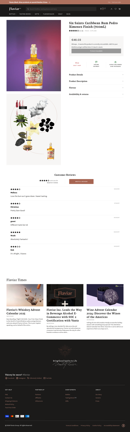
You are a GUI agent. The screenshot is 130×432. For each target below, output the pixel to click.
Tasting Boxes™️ (70, 398)
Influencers (39, 401)
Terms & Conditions (72, 425)
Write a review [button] (81, 181)
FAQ (109, 2)
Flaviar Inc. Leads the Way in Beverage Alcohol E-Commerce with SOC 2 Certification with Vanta (64, 315)
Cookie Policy (96, 425)
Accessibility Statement (111, 425)
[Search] (28, 9)
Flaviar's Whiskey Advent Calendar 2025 (23, 311)
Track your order (116, 2)
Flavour (72, 87)
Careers (98, 398)
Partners (38, 394)
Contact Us (8, 398)
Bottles (12, 14)
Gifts (37, 14)
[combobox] (61, 9)
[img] (15, 189)
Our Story (99, 394)
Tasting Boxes (25, 14)
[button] (119, 9)
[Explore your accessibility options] (123, 425)
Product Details (76, 74)
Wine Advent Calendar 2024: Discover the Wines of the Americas (103, 313)
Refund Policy (9, 404)
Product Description (78, 81)
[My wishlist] (115, 9)
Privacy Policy (85, 425)
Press (97, 401)
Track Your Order (10, 407)
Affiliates (38, 398)
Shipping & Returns (11, 401)
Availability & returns (79, 94)
